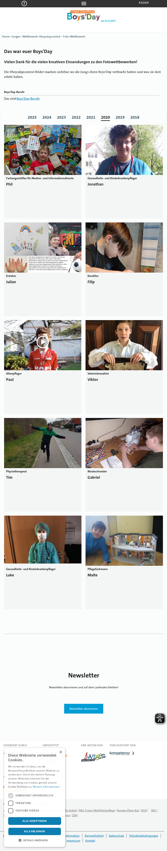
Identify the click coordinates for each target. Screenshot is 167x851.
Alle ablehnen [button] (34, 831)
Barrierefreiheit (94, 836)
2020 (105, 117)
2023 (61, 117)
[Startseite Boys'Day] (83, 19)
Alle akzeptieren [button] (34, 821)
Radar (144, 2)
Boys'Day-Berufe (28, 98)
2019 (120, 117)
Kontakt (90, 840)
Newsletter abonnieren (83, 709)
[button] (34, 840)
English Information (67, 836)
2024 (46, 117)
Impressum (73, 840)
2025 (32, 117)
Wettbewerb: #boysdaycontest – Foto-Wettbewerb (53, 36)
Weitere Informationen (46, 786)
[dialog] (34, 797)
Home (6, 36)
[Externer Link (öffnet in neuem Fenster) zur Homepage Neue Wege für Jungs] (93, 761)
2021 (90, 117)
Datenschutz (116, 836)
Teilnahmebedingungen (143, 836)
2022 (76, 117)
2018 (134, 117)
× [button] (60, 752)
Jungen (16, 36)
